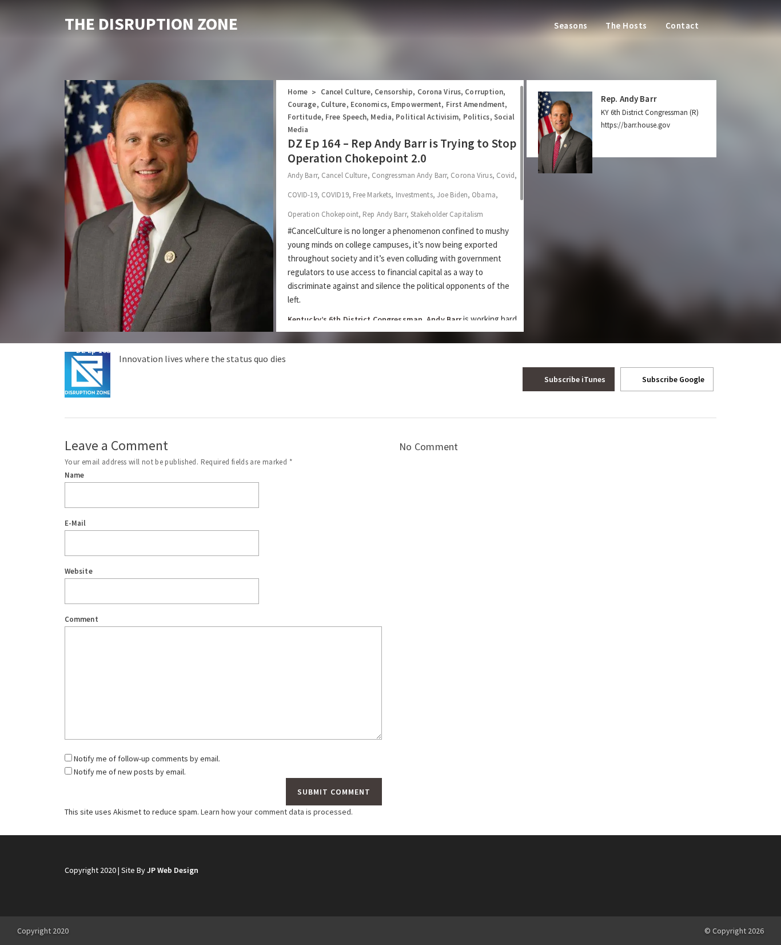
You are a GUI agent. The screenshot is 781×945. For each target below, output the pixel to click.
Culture (333, 104)
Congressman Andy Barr (409, 175)
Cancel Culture (346, 92)
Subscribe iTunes (574, 379)
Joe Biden (452, 195)
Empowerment (416, 104)
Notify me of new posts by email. (130, 772)
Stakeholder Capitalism (447, 214)
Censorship (393, 92)
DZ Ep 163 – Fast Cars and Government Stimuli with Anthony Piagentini (204, 350)
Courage (302, 104)
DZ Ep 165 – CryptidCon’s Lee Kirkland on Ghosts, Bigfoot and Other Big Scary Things (551, 350)
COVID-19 (302, 195)
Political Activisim (427, 117)
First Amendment (475, 104)
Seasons (570, 25)
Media (381, 117)
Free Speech (345, 117)
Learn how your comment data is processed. (277, 812)
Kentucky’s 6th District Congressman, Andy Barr (375, 319)
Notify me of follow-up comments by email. (147, 758)
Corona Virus (439, 92)
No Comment (429, 446)
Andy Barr (302, 175)
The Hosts (626, 25)
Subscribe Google (672, 379)
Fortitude (304, 117)
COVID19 (335, 195)
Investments (414, 195)
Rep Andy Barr (384, 214)
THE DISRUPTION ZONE (151, 23)
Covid (505, 175)
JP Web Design (172, 870)
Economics (368, 104)
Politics (476, 117)
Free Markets (372, 195)
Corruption (484, 92)
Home (298, 92)
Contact (682, 25)
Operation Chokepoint (323, 214)
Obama (484, 195)
